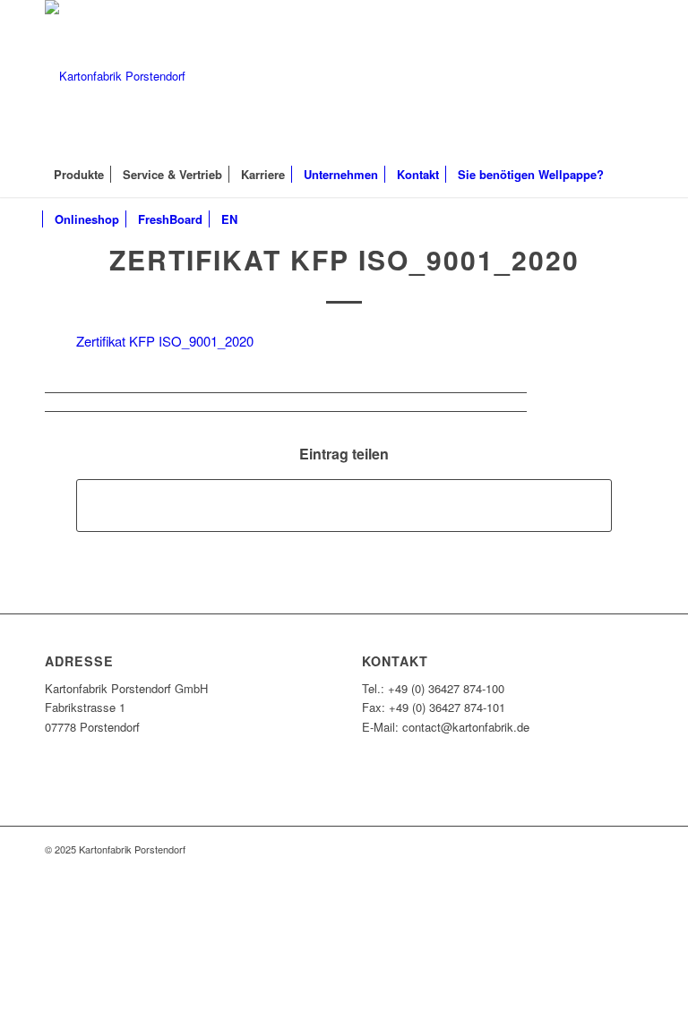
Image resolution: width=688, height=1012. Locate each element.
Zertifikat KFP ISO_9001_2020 (344, 259)
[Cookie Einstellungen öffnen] (134, 1001)
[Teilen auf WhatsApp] (344, 505)
